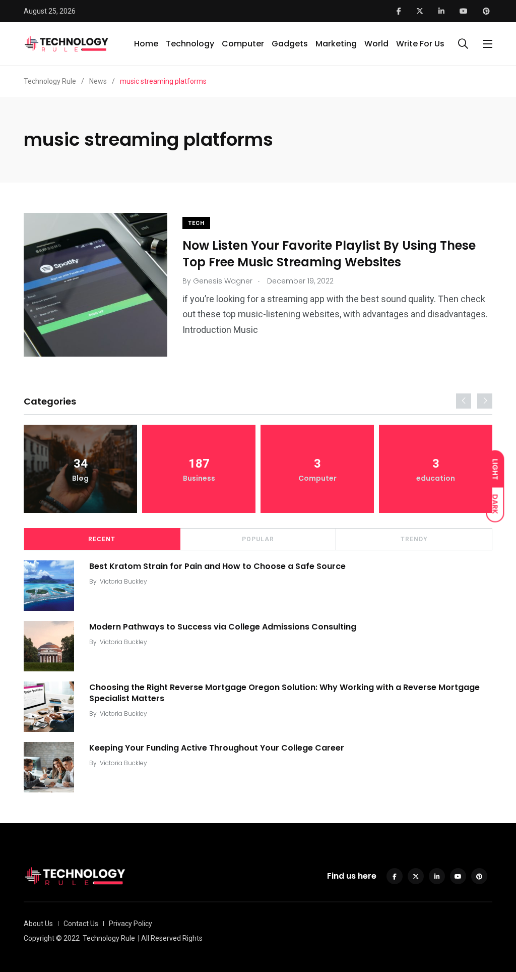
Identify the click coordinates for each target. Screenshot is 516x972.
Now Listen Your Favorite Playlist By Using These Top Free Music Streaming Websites (329, 253)
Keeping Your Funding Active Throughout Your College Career (216, 747)
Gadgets (290, 43)
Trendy (414, 539)
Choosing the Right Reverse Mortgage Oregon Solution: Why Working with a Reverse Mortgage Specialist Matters (284, 692)
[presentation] (463, 401)
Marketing (336, 43)
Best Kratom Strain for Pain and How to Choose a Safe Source (217, 565)
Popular (258, 539)
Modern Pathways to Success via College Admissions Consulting (222, 626)
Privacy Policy (130, 924)
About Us (38, 924)
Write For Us (420, 43)
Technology (190, 43)
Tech (196, 223)
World (376, 43)
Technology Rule (109, 938)
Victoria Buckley (123, 581)
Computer (243, 43)
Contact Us (80, 924)
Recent (101, 539)
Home (146, 43)
